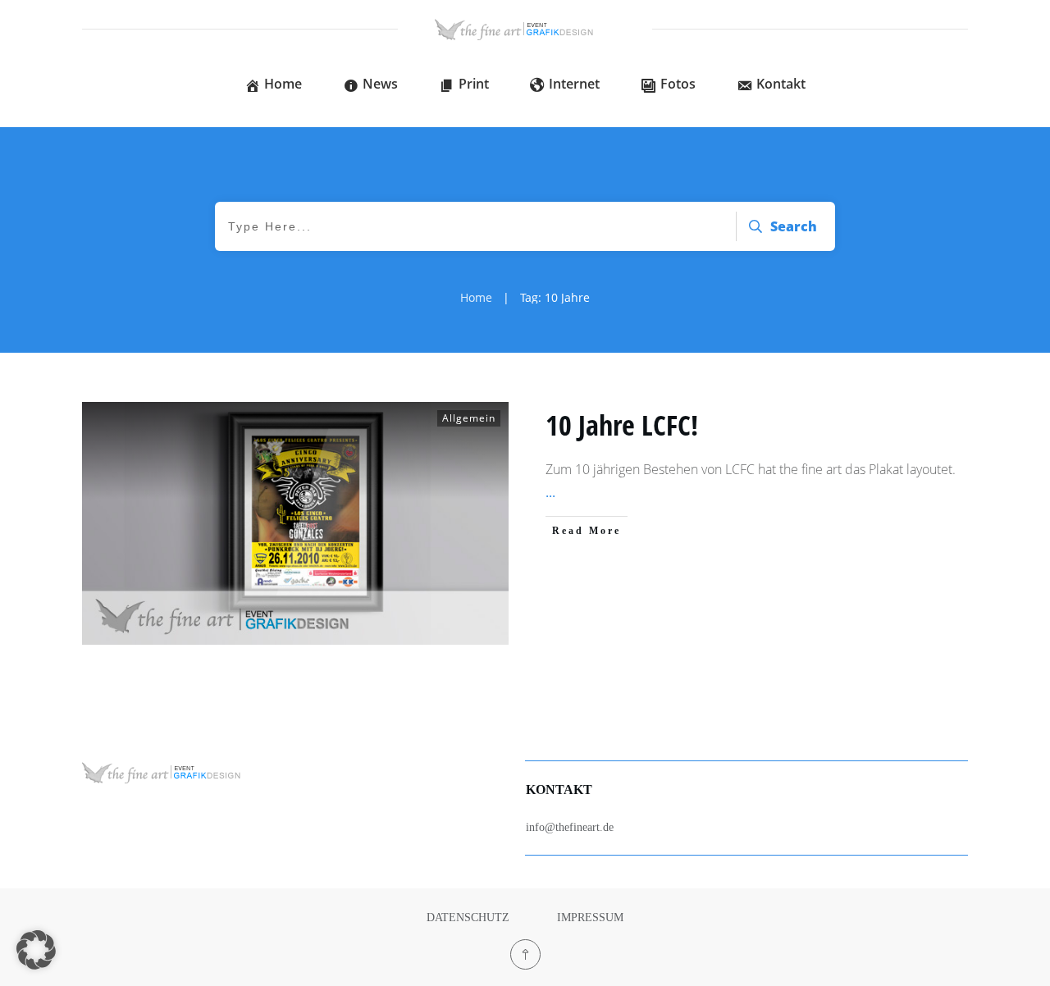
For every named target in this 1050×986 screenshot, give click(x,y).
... (550, 492)
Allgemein (468, 418)
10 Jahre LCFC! (622, 425)
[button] (36, 950)
